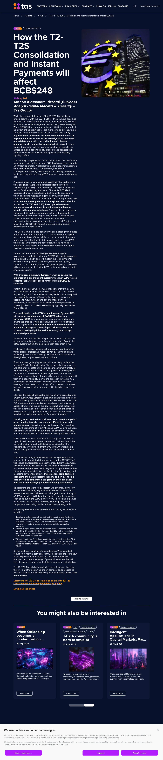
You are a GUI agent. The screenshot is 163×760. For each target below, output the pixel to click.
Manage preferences (23, 753)
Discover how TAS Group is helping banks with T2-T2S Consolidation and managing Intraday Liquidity (41, 582)
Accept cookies (139, 753)
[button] (158, 730)
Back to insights (81, 598)
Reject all (101, 753)
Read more (24, 693)
